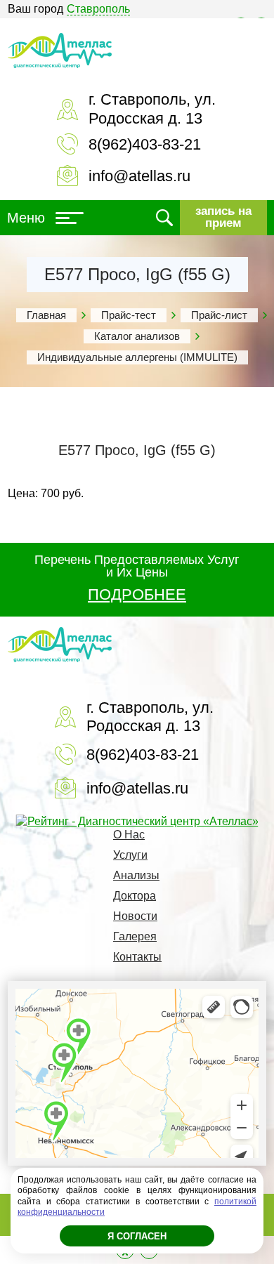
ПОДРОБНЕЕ (137, 594)
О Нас (129, 835)
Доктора (134, 896)
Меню (26, 217)
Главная (46, 315)
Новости (135, 916)
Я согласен (137, 1236)
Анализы (136, 875)
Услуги (130, 855)
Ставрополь (98, 9)
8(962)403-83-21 (145, 144)
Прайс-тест (128, 315)
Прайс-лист (219, 315)
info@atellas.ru (139, 176)
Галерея (135, 936)
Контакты (137, 957)
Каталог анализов (137, 336)
